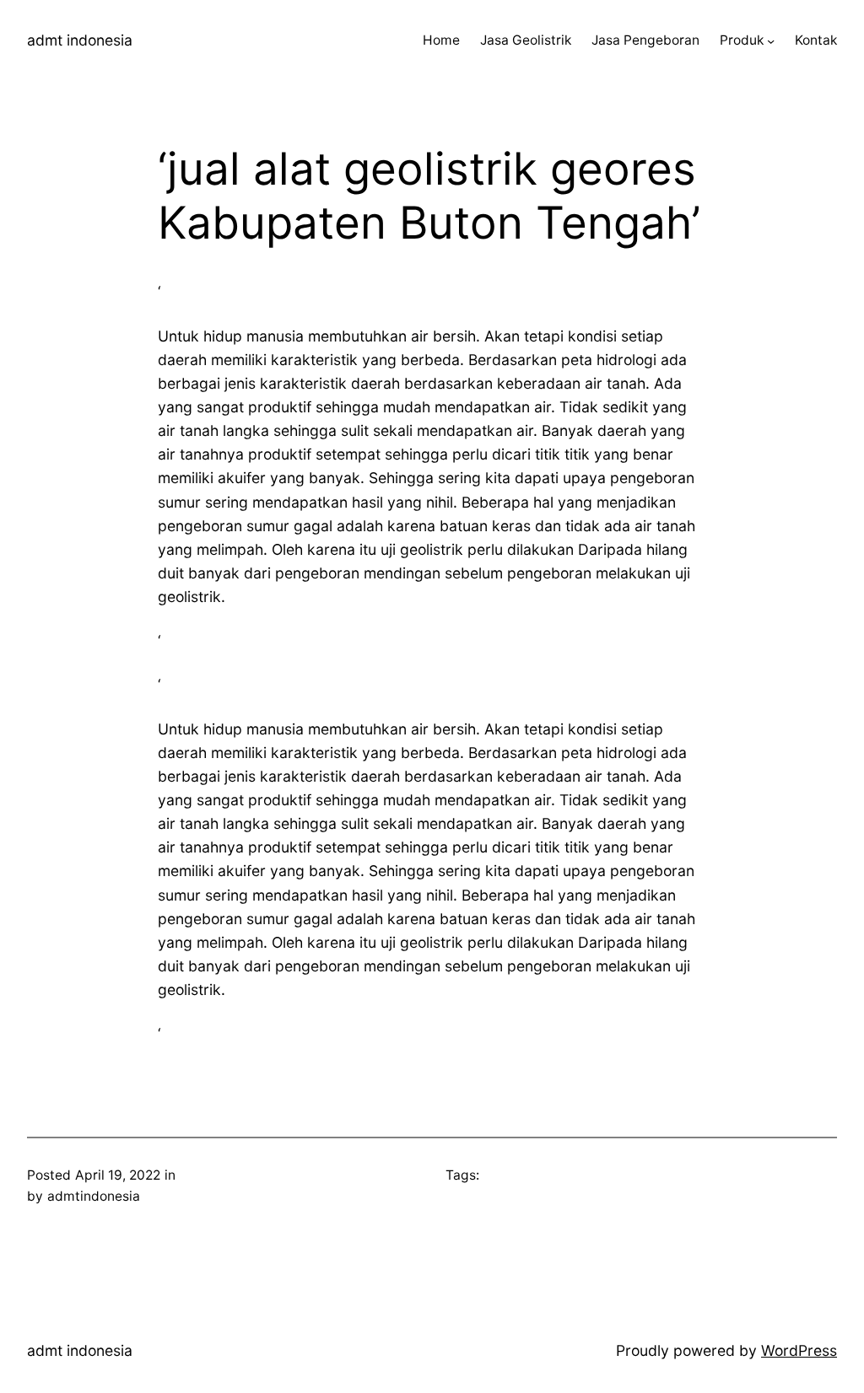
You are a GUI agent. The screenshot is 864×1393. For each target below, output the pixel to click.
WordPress (799, 1350)
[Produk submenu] (771, 41)
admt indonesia (79, 40)
